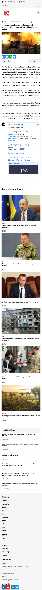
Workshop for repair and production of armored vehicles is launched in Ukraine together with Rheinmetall (18, 474)
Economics (5, 504)
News (3, 539)
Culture (4, 524)
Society (4, 507)
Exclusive (5, 542)
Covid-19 (5, 548)
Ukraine (4, 555)
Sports (4, 520)
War (3, 514)
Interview (5, 545)
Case (3, 527)
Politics (4, 501)
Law (3, 511)
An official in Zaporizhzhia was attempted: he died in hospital (20, 302)
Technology (5, 552)
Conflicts (5, 517)
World (4, 530)
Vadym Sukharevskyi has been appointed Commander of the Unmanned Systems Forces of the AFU (19, 464)
